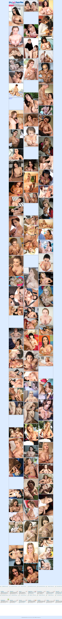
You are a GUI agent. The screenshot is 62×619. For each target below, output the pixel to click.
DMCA (36, 617)
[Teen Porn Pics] (16, 2)
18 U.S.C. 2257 (31, 617)
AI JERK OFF (16, 5)
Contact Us (39, 617)
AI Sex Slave (11, 5)
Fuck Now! (21, 5)
